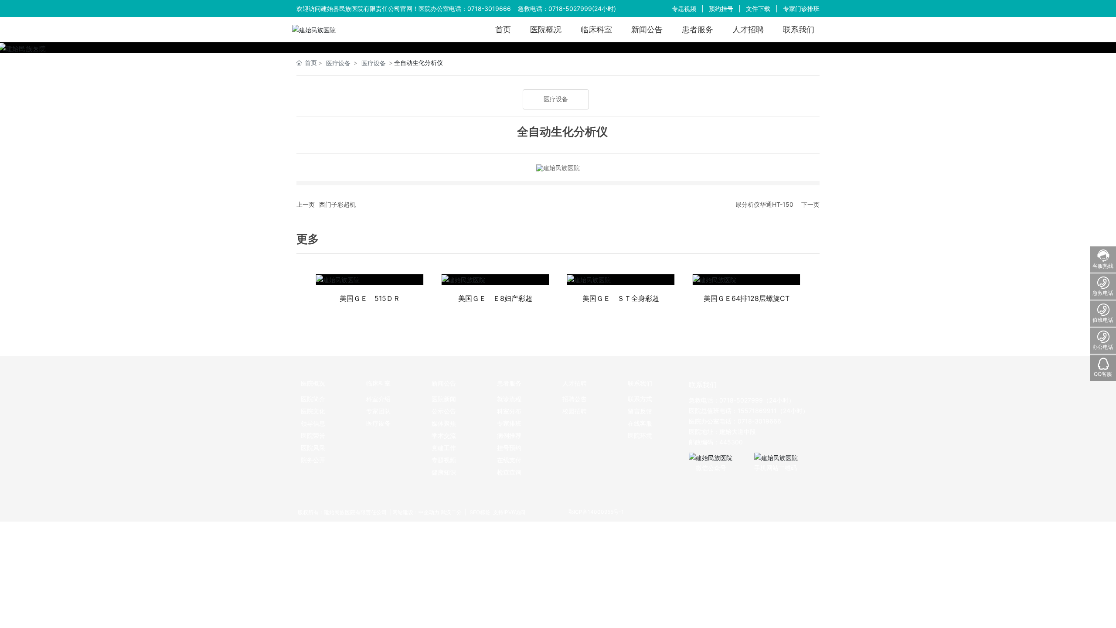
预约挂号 (721, 8)
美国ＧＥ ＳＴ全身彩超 (620, 298)
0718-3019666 (489, 8)
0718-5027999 (570, 8)
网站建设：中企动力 (415, 512)
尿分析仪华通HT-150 (764, 204)
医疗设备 (338, 63)
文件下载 (758, 8)
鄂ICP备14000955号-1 (596, 512)
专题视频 (684, 8)
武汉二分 (451, 512)
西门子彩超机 (337, 204)
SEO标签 (479, 512)
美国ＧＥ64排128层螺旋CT (746, 298)
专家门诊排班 (801, 8)
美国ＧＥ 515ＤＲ (370, 298)
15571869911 (757, 410)
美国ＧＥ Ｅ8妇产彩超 (495, 298)
